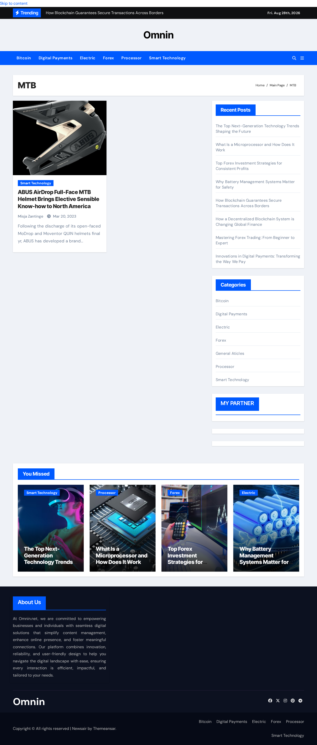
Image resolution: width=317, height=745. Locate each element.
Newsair (79, 728)
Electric (88, 58)
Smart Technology (167, 58)
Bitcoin (24, 58)
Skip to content (13, 3)
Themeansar (104, 728)
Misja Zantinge (31, 216)
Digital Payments (56, 58)
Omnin (158, 35)
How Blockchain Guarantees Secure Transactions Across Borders (249, 203)
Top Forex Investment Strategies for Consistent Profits (191, 559)
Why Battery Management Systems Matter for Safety (264, 559)
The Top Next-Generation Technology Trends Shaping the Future (48, 559)
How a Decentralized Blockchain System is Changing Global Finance (255, 221)
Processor (131, 58)
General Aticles (230, 353)
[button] (302, 58)
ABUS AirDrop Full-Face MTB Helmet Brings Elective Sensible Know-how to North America (58, 199)
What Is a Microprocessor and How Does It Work (121, 555)
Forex (108, 58)
